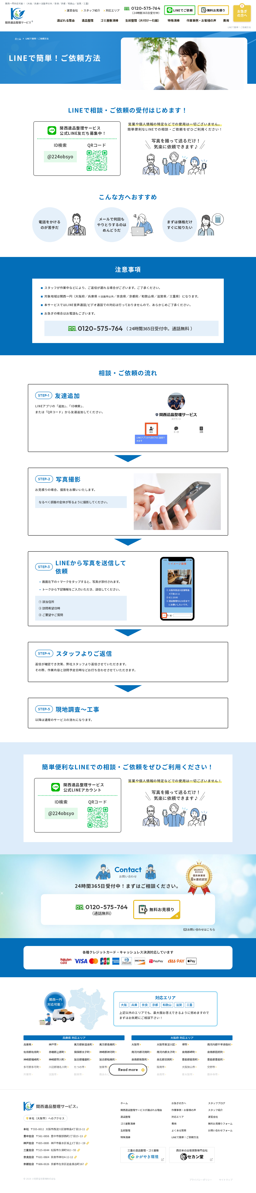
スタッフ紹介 (215, 1110)
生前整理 (125, 1130)
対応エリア (178, 1116)
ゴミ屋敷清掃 (128, 1123)
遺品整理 (125, 1116)
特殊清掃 (125, 1137)
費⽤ (174, 1123)
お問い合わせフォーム (220, 1130)
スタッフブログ (216, 1103)
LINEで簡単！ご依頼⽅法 (185, 1137)
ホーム (18, 38)
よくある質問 (179, 1130)
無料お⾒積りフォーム (220, 1123)
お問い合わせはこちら (201, 929)
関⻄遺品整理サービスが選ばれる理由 (141, 1110)
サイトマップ (225, 1179)
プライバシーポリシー (200, 1179)
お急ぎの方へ (242, 13)
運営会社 (213, 1116)
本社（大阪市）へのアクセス (47, 1118)
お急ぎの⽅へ (179, 1103)
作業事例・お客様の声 (184, 1110)
